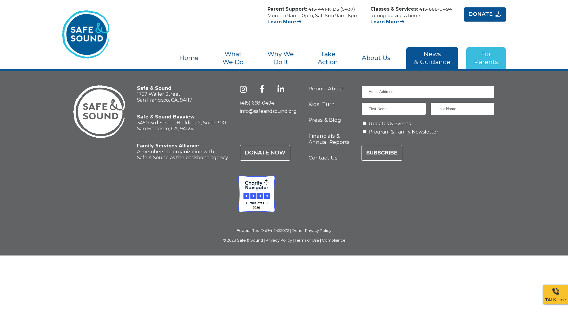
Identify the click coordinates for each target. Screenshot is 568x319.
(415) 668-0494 (257, 103)
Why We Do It (280, 58)
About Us (376, 57)
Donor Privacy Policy (311, 230)
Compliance (334, 240)
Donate (480, 14)
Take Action (328, 58)
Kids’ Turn (322, 104)
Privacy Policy (279, 240)
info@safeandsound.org (268, 111)
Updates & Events (390, 123)
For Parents (486, 58)
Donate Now (265, 152)
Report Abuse (327, 88)
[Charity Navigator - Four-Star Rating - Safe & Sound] (256, 193)
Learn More (282, 22)
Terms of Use (307, 240)
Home (189, 57)
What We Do (232, 58)
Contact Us (323, 157)
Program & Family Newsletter (403, 132)
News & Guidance (432, 58)
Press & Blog (325, 120)
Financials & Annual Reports (329, 139)
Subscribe (382, 153)
